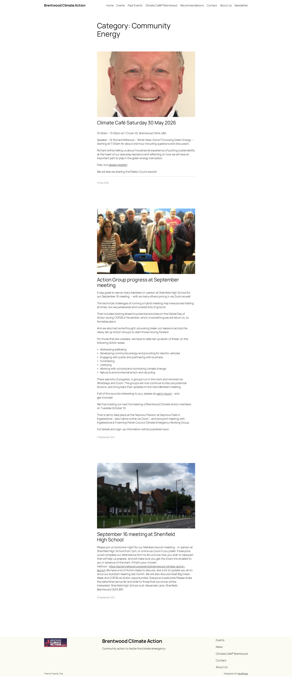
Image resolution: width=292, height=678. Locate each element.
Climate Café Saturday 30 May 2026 (136, 122)
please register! (118, 165)
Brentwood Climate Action (64, 5)
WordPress (243, 673)
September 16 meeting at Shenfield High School (136, 536)
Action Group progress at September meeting (138, 282)
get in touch (164, 393)
